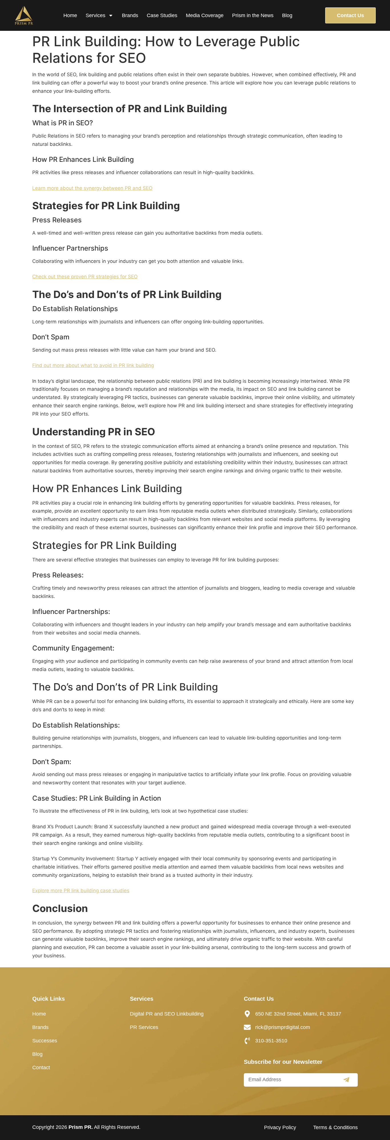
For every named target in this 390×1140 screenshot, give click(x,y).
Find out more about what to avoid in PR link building (93, 365)
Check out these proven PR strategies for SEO (85, 276)
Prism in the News (253, 15)
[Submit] (346, 1080)
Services (95, 15)
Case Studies (162, 15)
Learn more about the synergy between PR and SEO (92, 188)
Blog (287, 15)
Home (70, 15)
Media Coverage (205, 15)
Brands (130, 15)
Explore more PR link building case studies (80, 890)
